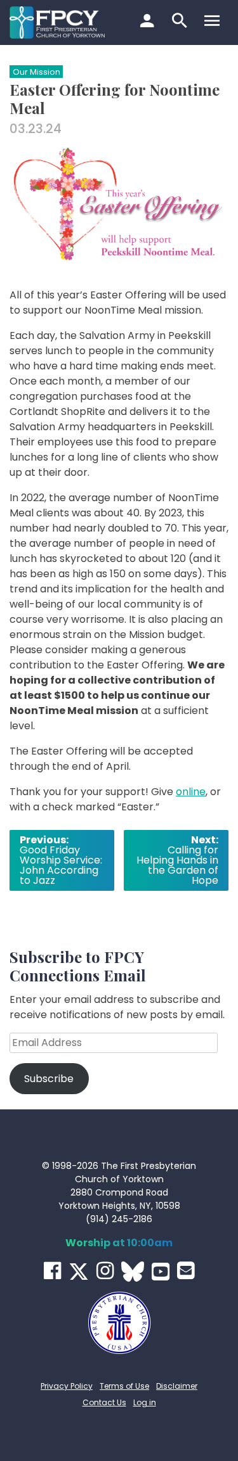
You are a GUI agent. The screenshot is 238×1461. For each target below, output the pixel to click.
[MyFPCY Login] (149, 22)
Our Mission (36, 72)
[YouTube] (160, 1271)
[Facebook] (52, 1270)
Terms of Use (124, 1386)
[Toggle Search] (181, 22)
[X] (78, 1271)
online (191, 791)
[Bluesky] (133, 1271)
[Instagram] (105, 1270)
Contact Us (104, 1402)
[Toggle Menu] (213, 22)
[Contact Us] (186, 1270)
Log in (144, 1402)
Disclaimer (176, 1386)
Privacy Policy (67, 1386)
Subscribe (49, 1078)
